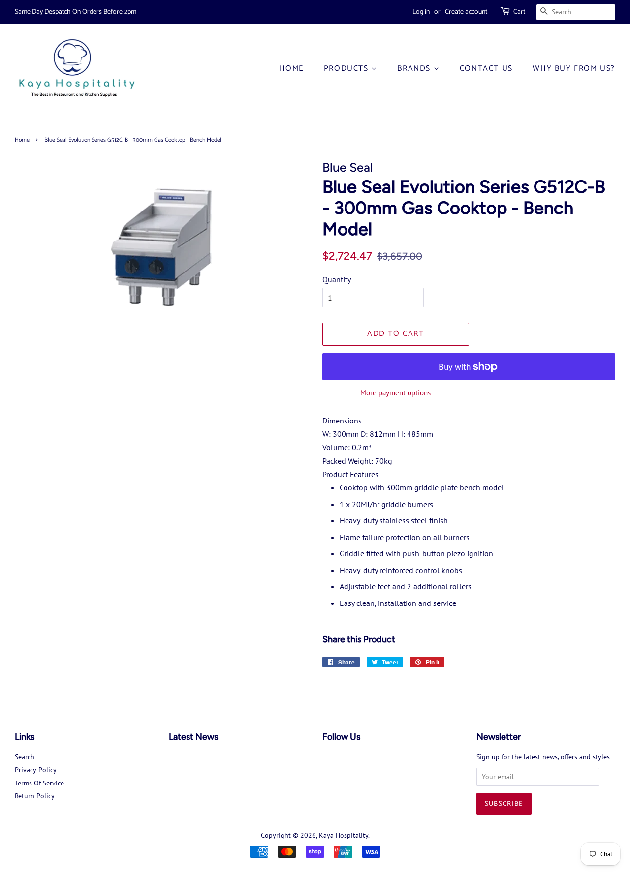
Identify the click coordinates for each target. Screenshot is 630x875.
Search (24, 757)
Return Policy (35, 795)
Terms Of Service (39, 783)
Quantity (336, 279)
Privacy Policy (36, 769)
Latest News (193, 736)
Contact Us (486, 68)
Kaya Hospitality (343, 835)
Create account (466, 12)
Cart (519, 12)
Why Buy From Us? (574, 68)
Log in (421, 12)
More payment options (395, 392)
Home (292, 68)
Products (347, 68)
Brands (415, 68)
